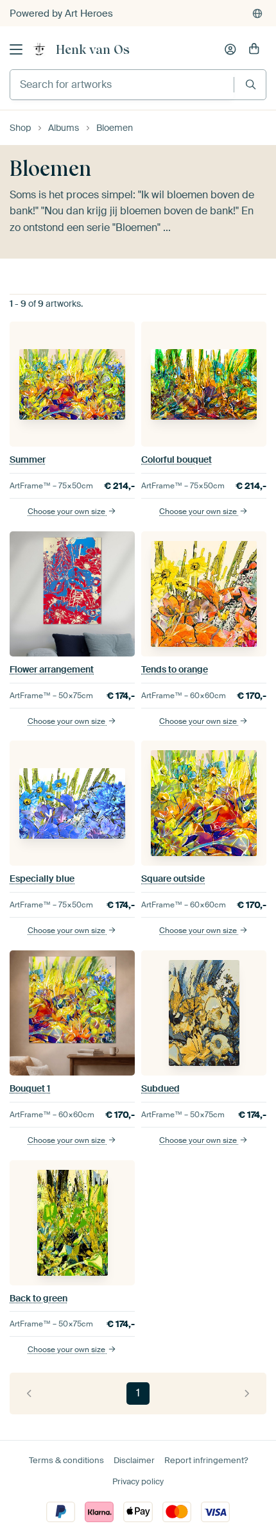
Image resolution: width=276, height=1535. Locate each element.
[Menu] (16, 49)
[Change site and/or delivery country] (257, 13)
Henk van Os (93, 49)
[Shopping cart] (254, 49)
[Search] (250, 84)
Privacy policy (138, 1481)
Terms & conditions (66, 1460)
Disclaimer (134, 1460)
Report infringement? (206, 1460)
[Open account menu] (230, 49)
